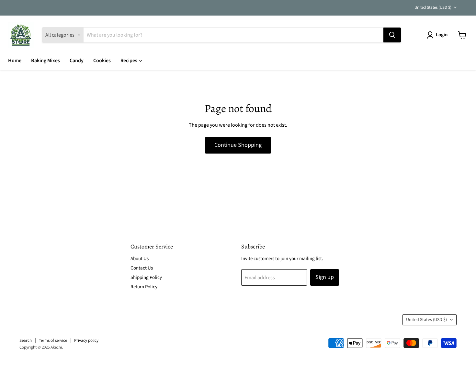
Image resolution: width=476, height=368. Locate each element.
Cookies (102, 60)
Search (25, 340)
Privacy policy (86, 340)
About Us (139, 258)
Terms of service (53, 340)
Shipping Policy (146, 277)
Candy (77, 60)
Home (14, 60)
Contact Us (141, 268)
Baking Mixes (45, 60)
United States (432, 7)
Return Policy (143, 286)
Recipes (129, 60)
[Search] (392, 35)
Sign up (324, 277)
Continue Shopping (238, 145)
